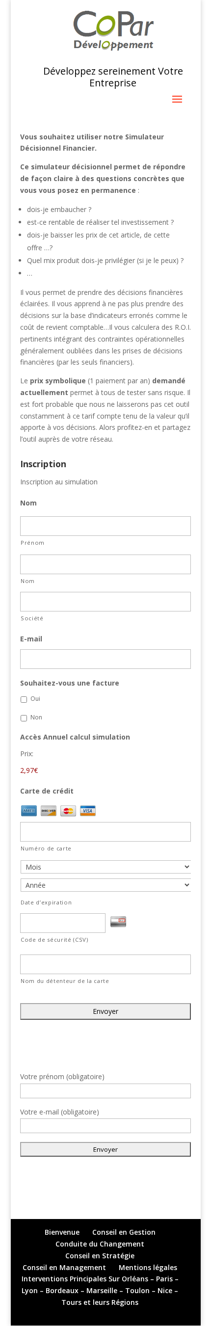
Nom (28, 503)
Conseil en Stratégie (99, 1255)
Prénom (33, 542)
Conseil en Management (64, 1267)
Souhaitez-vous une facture (69, 683)
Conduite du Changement (99, 1243)
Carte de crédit (47, 791)
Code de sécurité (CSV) (54, 939)
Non (36, 717)
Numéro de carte (46, 848)
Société (32, 618)
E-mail (31, 639)
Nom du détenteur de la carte (65, 980)
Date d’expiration (46, 902)
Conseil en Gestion (124, 1232)
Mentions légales (148, 1267)
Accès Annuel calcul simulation (75, 737)
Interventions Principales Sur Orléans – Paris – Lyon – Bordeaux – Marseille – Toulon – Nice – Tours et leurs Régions (100, 1290)
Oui (35, 698)
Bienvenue (62, 1232)
